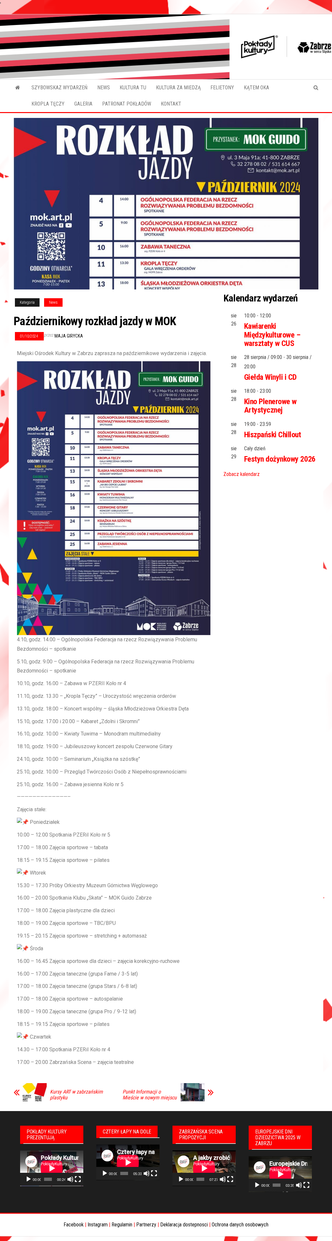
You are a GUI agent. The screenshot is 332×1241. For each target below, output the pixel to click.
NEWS (103, 87)
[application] (51, 1168)
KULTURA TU (133, 87)
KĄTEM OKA (256, 87)
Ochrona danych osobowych (240, 1225)
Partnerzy (146, 1225)
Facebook (74, 1225)
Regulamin (122, 1225)
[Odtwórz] (28, 1179)
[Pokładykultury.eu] (18, 88)
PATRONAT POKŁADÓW (126, 104)
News (53, 302)
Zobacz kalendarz (241, 474)
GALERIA (83, 104)
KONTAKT (171, 104)
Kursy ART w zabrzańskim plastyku (76, 1095)
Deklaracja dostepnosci (184, 1225)
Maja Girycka (68, 336)
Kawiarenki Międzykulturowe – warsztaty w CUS (272, 335)
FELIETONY (222, 87)
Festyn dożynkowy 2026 (279, 459)
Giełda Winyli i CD (270, 377)
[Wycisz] (70, 1179)
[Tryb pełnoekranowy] (78, 1179)
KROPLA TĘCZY (48, 104)
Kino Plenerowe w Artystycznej (270, 406)
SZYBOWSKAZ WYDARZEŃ (59, 87)
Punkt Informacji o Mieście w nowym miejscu (150, 1095)
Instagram (98, 1225)
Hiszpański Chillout (272, 434)
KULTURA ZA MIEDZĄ (178, 87)
